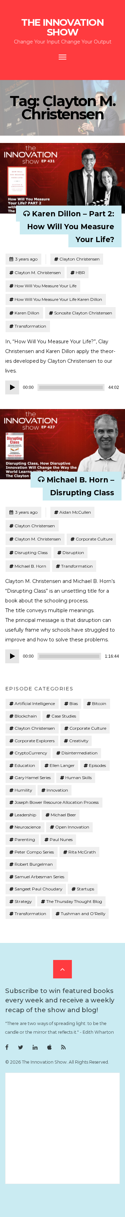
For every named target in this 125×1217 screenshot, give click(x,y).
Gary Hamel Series (33, 777)
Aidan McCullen (75, 512)
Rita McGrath (82, 852)
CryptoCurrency (31, 752)
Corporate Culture (94, 539)
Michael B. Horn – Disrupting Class (80, 486)
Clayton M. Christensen (38, 272)
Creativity (78, 740)
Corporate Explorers (35, 740)
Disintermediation (79, 752)
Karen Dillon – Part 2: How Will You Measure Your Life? (70, 226)
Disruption (73, 552)
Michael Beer (63, 814)
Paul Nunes (61, 839)
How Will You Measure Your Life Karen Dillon (58, 299)
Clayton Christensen (79, 259)
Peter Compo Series (34, 852)
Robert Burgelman (34, 864)
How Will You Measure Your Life (45, 285)
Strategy (23, 901)
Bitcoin (99, 703)
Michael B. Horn (30, 566)
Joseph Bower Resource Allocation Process (57, 802)
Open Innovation (72, 827)
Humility (23, 790)
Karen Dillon (27, 312)
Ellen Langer (62, 765)
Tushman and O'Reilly (83, 913)
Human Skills (78, 777)
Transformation (30, 326)
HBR (80, 272)
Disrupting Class (31, 552)
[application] (62, 387)
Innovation (57, 790)
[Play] (12, 387)
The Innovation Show (62, 27)
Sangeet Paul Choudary (38, 888)
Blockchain (26, 716)
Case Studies (63, 716)
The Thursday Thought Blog (74, 901)
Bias (73, 703)
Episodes (97, 765)
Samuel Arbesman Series (39, 876)
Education (25, 765)
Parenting (25, 839)
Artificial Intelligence (35, 703)
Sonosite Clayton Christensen (83, 312)
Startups (85, 888)
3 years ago (23, 259)
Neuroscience (28, 827)
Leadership (25, 814)
